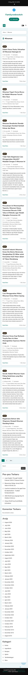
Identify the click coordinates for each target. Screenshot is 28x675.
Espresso (5, 350)
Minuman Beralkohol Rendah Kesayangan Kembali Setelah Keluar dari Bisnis (13, 125)
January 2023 (8, 609)
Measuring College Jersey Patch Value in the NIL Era (14, 484)
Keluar (23, 133)
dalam (12, 57)
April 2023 (7, 600)
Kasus (22, 57)
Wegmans (21, 430)
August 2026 (8, 522)
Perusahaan (5, 226)
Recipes (7, 651)
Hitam (8, 266)
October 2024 (8, 588)
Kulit (4, 268)
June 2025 (8, 564)
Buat (24, 383)
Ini (14, 57)
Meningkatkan (6, 352)
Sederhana (13, 385)
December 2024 (9, 582)
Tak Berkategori (9, 657)
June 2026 (8, 528)
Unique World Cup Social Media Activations (13, 502)
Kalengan (18, 57)
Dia (20, 264)
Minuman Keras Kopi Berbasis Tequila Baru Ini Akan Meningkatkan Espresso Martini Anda (14, 339)
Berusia (15, 220)
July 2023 (7, 591)
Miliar (19, 268)
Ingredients (8, 648)
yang (21, 385)
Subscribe (15, 19)
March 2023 (8, 603)
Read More (5, 81)
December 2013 (9, 632)
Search (4, 466)
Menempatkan (6, 224)
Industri (12, 266)
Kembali (4, 135)
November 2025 (9, 549)
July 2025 (7, 561)
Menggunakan (11, 168)
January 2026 (8, 543)
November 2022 (9, 615)
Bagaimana (17, 166)
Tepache (14, 226)
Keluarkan (5, 58)
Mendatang (7, 268)
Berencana (13, 264)
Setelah (4, 137)
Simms (9, 270)
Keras (16, 266)
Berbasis (21, 348)
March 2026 (8, 537)
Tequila (16, 352)
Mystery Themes (21, 671)
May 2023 (7, 597)
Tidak (4, 170)
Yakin (7, 170)
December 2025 (9, 546)
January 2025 (8, 579)
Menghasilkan (14, 268)
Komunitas (20, 266)
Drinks (4, 46)
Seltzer (13, 430)
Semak (18, 385)
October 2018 (8, 624)
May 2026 (7, 531)
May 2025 (7, 567)
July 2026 (7, 525)
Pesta (14, 58)
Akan (12, 348)
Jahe (17, 428)
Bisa (22, 383)
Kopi (13, 350)
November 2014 (9, 630)
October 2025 (8, 552)
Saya (13, 103)
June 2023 (8, 594)
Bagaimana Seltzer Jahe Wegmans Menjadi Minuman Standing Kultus (13, 421)
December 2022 (9, 612)
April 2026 (7, 534)
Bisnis (17, 133)
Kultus (20, 428)
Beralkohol (13, 133)
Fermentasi (5, 222)
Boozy (18, 101)
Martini (16, 350)
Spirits (4, 120)
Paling (8, 385)
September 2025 (9, 555)
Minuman (10, 58)
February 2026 (9, 540)
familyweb (15, 54)
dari (21, 133)
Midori (11, 302)
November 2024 (9, 585)
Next (11, 460)
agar (12, 220)
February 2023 (9, 606)
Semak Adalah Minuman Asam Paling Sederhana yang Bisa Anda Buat (14, 376)
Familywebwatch (14, 14)
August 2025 (8, 558)
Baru (15, 101)
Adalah (12, 101)
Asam (18, 383)
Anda (14, 348)
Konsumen (12, 222)
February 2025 (9, 576)
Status (17, 430)
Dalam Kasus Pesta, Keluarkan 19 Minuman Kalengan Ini (14, 50)
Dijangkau (20, 220)
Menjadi (4, 430)
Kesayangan (10, 135)
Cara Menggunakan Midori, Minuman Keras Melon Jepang (13, 294)
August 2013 (8, 635)
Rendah (20, 135)
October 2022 (8, 618)
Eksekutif (5, 266)
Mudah (16, 224)
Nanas (19, 224)
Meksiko (18, 222)
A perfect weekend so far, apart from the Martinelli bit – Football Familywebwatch (15, 491)
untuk (16, 270)
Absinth (12, 166)
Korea (5, 103)
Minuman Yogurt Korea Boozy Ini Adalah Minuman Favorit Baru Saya (13, 94)
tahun (10, 226)
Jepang (15, 301)
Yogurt (16, 103)
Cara (21, 166)
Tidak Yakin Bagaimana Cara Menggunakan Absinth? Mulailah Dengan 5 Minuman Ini (14, 159)
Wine (6, 660)
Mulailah (22, 168)
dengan (4, 168)
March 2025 (8, 573)
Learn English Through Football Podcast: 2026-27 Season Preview (14, 479)
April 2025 (7, 570)
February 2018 (9, 627)
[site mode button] (22, 25)
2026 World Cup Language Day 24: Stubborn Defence (14, 497)
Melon (22, 301)
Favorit (22, 101)
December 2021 (9, 621)
